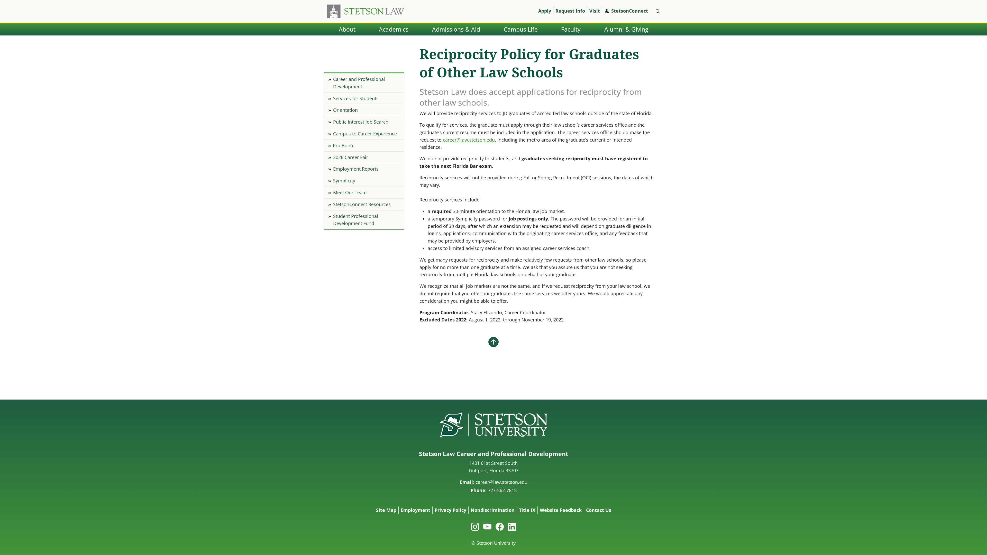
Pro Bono (343, 145)
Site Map (386, 510)
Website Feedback (561, 510)
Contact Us (598, 510)
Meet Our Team (350, 192)
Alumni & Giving (626, 29)
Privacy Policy (450, 510)
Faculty (571, 29)
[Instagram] (475, 526)
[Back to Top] (493, 342)
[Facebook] (500, 526)
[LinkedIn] (512, 526)
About (347, 29)
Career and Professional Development (359, 83)
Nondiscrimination (493, 510)
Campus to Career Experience (365, 134)
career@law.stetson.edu (469, 140)
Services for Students (356, 98)
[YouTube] (487, 526)
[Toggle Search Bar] (657, 11)
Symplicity (344, 181)
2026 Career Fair (350, 157)
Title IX (527, 510)
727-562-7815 (502, 490)
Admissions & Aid (456, 29)
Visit (594, 11)
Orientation (345, 110)
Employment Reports (356, 169)
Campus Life (521, 29)
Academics (393, 29)
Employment (415, 510)
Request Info (570, 11)
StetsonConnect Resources (362, 204)
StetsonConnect (629, 11)
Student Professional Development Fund (355, 220)
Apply (544, 11)
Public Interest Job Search (360, 122)
